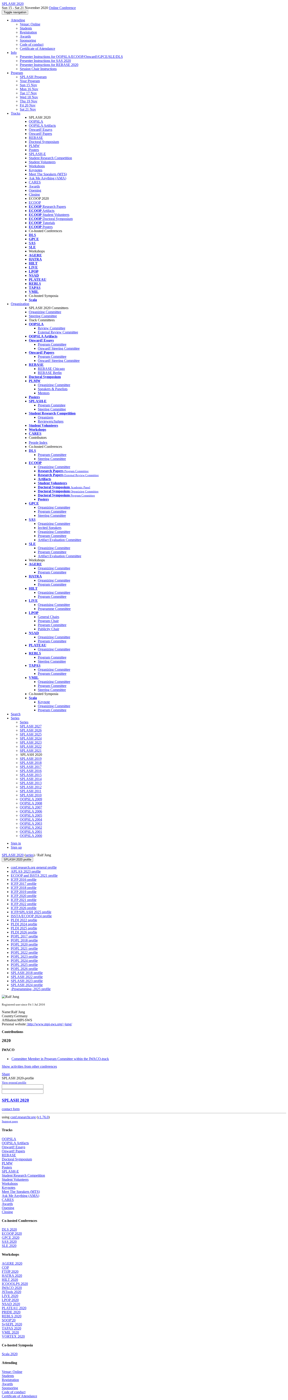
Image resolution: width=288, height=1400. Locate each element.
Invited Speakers (49, 528)
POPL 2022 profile (24, 952)
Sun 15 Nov (28, 85)
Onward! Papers (40, 134)
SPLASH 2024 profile (27, 985)
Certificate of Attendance (37, 48)
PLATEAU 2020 (14, 1308)
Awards (25, 36)
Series (24, 722)
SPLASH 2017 (31, 767)
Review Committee (51, 328)
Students (26, 28)
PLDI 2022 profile (24, 920)
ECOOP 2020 (12, 1233)
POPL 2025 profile (24, 965)
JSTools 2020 (11, 1292)
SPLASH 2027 (31, 726)
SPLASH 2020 (13, 855)
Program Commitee (51, 405)
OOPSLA (36, 121)
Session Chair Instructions (38, 69)
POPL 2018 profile (24, 940)
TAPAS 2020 (11, 1328)
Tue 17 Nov (28, 93)
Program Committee (52, 344)
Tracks (15, 113)
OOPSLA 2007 (31, 807)
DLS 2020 (9, 1229)
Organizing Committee (45, 312)
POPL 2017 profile (24, 936)
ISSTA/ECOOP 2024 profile (31, 916)
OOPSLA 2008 (31, 803)
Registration (28, 32)
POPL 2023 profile (24, 956)
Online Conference (62, 8)
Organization (20, 304)
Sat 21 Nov (28, 109)
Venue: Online (30, 24)
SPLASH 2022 (31, 746)
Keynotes (35, 170)
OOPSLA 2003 (31, 823)
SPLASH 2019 (31, 759)
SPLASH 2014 (31, 779)
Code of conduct (31, 44)
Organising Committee (54, 605)
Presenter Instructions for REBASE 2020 (49, 65)
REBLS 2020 (11, 1316)
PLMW (34, 146)
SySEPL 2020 (12, 1324)
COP (5, 1267)
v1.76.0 (43, 1117)
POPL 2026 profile (24, 969)
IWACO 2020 (12, 1288)
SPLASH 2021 (31, 750)
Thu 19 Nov (28, 101)
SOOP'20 (9, 1320)
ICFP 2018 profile (23, 888)
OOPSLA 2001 (31, 832)
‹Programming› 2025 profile (31, 989)
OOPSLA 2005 (31, 815)
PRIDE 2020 (11, 1312)
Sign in (16, 843)
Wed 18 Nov (29, 97)
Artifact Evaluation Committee (59, 540)
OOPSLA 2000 (31, 836)
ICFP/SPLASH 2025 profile (31, 912)
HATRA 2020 (12, 1276)
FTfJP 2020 (10, 1271)
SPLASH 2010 (31, 795)
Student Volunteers (42, 162)
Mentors (44, 393)
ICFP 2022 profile (23, 904)
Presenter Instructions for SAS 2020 (45, 61)
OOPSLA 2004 (31, 819)
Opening (35, 190)
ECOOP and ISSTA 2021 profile (34, 875)
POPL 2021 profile (24, 948)
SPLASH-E (37, 154)
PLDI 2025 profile (24, 928)
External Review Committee (58, 332)
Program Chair (48, 621)
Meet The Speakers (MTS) (48, 174)
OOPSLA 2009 (31, 799)
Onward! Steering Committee (59, 348)
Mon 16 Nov (29, 89)
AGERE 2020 (12, 1263)
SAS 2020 (9, 1242)
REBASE (36, 138)
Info (14, 52)
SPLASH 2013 (31, 783)
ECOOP (35, 202)
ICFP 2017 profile (23, 884)
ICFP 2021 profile (23, 900)
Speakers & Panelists (53, 389)
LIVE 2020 (10, 1296)
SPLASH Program (33, 77)
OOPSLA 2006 (31, 811)
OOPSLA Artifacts (42, 125)
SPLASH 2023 (31, 742)
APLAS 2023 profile (26, 871)
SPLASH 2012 (31, 787)
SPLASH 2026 (31, 730)
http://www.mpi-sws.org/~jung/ (49, 1024)
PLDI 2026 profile (24, 932)
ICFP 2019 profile (23, 892)
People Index (38, 442)
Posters (34, 150)
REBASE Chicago (51, 369)
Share (6, 1074)
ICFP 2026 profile (23, 908)
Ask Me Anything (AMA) (47, 178)
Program (17, 73)
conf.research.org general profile (34, 867)
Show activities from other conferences (29, 1066)
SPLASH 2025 (31, 734)
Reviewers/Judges (50, 421)
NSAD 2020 (11, 1304)
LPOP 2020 (10, 1300)
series (30, 855)
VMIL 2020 (10, 1332)
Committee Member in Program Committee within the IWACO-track (60, 1059)
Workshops (37, 166)
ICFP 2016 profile (23, 879)
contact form (11, 1109)
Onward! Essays (40, 129)
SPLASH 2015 (31, 775)
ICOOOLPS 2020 (15, 1284)
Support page (10, 1121)
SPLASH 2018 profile (27, 973)
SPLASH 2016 (31, 771)
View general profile (14, 1082)
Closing (34, 194)
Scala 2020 (10, 1354)
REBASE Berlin (50, 373)
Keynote (44, 702)
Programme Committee (54, 609)
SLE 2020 (9, 1246)
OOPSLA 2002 (31, 827)
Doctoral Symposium (44, 142)
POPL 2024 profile (24, 961)
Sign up (16, 847)
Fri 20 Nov (28, 105)
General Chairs (48, 617)
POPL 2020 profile (24, 944)
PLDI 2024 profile (24, 924)
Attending (18, 20)
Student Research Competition (50, 158)
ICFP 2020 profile (23, 896)
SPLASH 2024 (31, 738)
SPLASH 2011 (30, 791)
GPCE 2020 (10, 1237)
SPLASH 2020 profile (17, 859)
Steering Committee (43, 316)
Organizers (45, 417)
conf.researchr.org (23, 1117)
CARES (35, 182)
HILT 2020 (10, 1280)
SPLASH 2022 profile (27, 977)
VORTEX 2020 (13, 1336)
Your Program (30, 81)
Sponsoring (28, 40)
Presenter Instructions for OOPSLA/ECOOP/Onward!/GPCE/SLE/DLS (71, 57)
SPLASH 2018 (31, 763)
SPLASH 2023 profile (27, 981)
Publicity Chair (48, 629)
